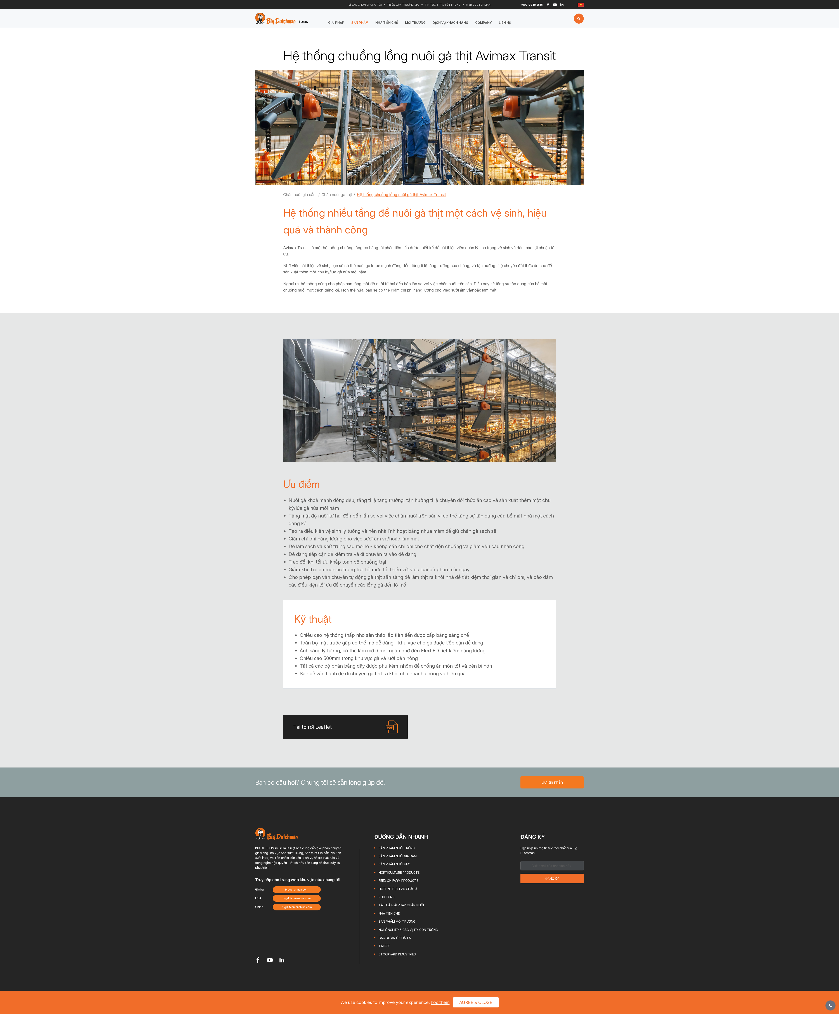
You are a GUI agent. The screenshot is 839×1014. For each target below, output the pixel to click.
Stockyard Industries (397, 954)
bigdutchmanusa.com (297, 898)
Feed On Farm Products (398, 880)
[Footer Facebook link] (258, 960)
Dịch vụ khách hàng (450, 22)
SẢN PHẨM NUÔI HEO (394, 864)
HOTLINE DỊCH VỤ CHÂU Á (398, 889)
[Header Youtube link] (555, 5)
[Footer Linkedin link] (282, 960)
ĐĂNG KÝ (552, 878)
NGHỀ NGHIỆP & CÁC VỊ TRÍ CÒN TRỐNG (408, 930)
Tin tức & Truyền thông (443, 4)
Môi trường (415, 22)
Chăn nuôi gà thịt (336, 194)
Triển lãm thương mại (403, 4)
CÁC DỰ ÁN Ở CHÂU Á (395, 938)
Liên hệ (505, 22)
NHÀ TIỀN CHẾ (386, 22)
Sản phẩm (359, 22)
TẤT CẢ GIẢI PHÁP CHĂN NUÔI (401, 905)
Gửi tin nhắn (552, 782)
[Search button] (579, 19)
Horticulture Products (399, 872)
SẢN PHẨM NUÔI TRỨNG (397, 848)
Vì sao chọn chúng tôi (365, 4)
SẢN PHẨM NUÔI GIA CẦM (398, 856)
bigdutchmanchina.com (297, 907)
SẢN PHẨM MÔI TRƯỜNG (397, 921)
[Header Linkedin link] (562, 5)
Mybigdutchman (478, 4)
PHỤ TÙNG (387, 897)
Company (483, 22)
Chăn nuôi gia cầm (300, 194)
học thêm (440, 1002)
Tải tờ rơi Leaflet (312, 727)
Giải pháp (336, 22)
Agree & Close (475, 1002)
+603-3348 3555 (531, 4)
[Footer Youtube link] (270, 960)
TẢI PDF (384, 946)
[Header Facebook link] (548, 5)
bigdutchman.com (296, 889)
